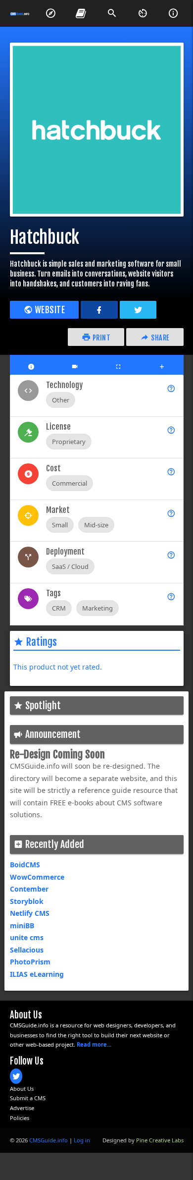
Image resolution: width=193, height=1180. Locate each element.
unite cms (27, 937)
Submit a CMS (28, 1098)
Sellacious (27, 950)
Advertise (22, 1108)
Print (100, 338)
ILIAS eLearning (37, 974)
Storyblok (27, 901)
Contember (29, 889)
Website (49, 310)
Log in (82, 1140)
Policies (19, 1118)
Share (159, 338)
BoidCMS (25, 864)
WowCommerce (37, 877)
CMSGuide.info (48, 1140)
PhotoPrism (30, 961)
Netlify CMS (29, 913)
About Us (22, 1088)
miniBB (22, 925)
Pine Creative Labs (160, 1140)
